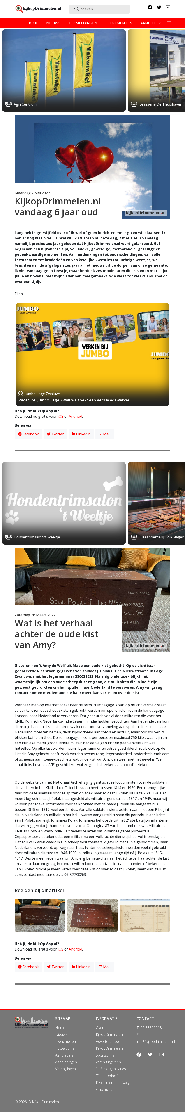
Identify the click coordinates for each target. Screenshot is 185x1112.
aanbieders (152, 23)
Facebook (30, 434)
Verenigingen (65, 1068)
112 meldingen (83, 23)
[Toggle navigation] (169, 22)
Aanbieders (64, 1055)
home (32, 23)
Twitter (57, 434)
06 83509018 (151, 1027)
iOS (60, 416)
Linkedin (82, 434)
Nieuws (61, 1034)
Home (60, 1027)
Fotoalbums (64, 1048)
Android (75, 416)
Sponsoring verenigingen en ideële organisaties (111, 1062)
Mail (106, 434)
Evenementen (66, 1041)
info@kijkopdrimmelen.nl (155, 1041)
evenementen (118, 23)
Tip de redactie (108, 1075)
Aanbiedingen (66, 1062)
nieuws (53, 23)
